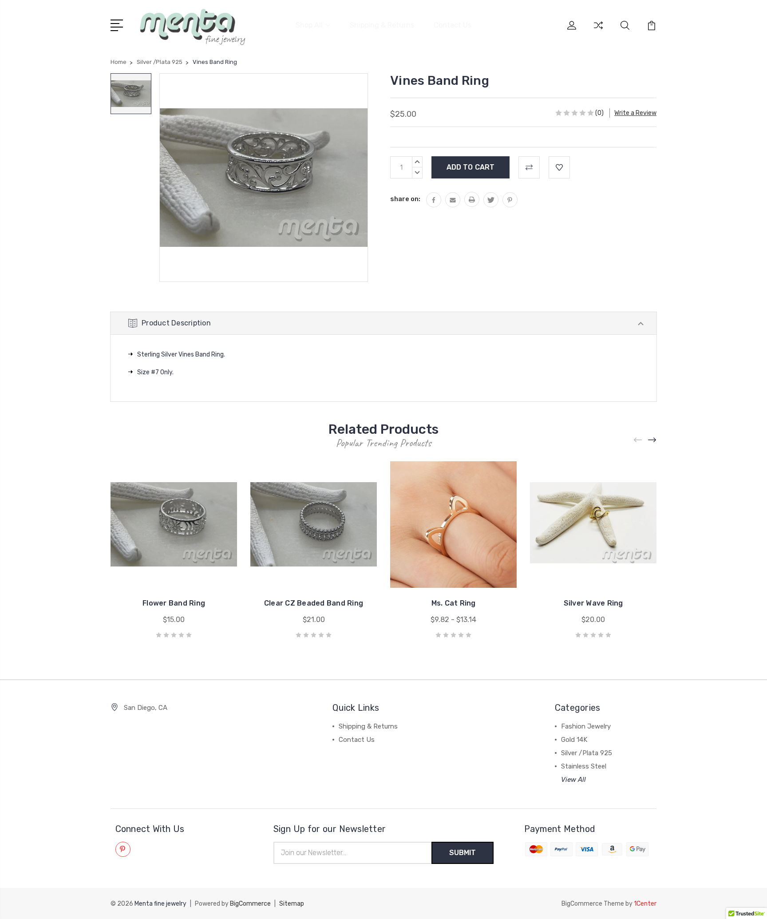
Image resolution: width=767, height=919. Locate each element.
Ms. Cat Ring (453, 603)
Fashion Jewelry (586, 726)
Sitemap (291, 903)
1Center (645, 903)
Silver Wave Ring (593, 603)
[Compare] (598, 30)
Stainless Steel (583, 766)
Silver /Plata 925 (586, 753)
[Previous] (638, 440)
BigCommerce (250, 903)
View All (573, 780)
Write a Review (635, 113)
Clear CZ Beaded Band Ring (313, 603)
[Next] (652, 440)
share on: (405, 199)
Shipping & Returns (382, 25)
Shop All (309, 25)
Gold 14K (574, 740)
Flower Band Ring (173, 603)
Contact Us (452, 25)
